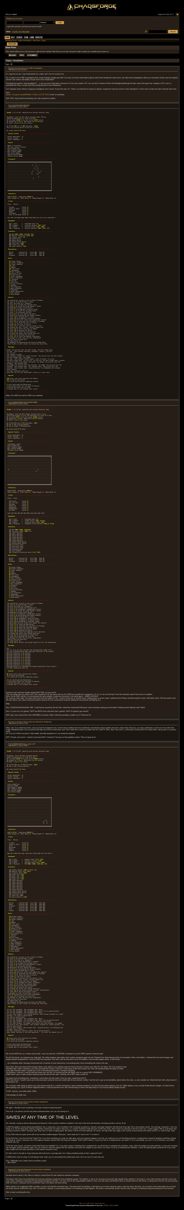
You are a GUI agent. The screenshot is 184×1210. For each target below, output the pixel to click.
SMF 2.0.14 (82, 1203)
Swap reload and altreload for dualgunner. (38, 722)
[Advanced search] (146, 32)
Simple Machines (100, 1203)
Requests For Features (15, 722)
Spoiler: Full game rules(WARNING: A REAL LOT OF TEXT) (28, 95)
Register (39, 38)
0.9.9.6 (10, 105)
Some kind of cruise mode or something (37, 1169)
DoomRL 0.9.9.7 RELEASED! (21, 31)
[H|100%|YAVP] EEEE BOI (21, 105)
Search (19, 38)
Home (7, 38)
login (13, 18)
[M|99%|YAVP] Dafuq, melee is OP (24, 744)
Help (13, 38)
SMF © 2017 (90, 1203)
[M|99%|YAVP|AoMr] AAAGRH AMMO (25, 402)
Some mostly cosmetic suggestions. (36, 1102)
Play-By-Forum (13, 68)
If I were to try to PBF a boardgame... (31, 68)
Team (26, 38)
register (19, 18)
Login (32, 38)
